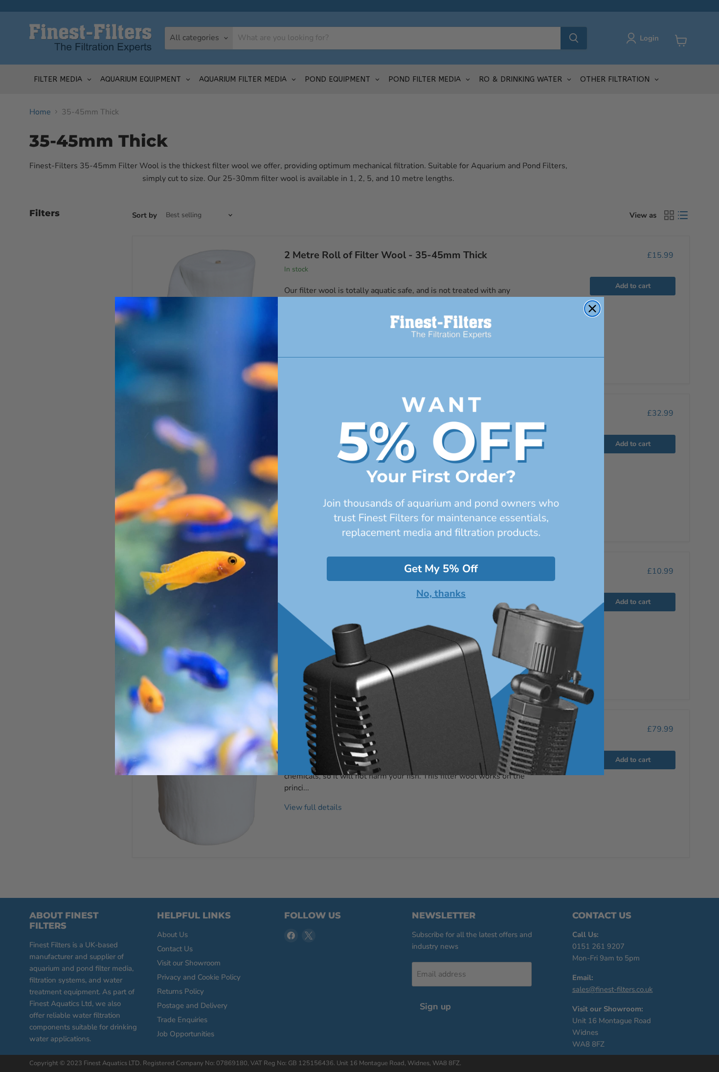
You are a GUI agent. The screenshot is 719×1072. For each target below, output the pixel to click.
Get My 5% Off (441, 568)
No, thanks (441, 594)
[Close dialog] (592, 308)
